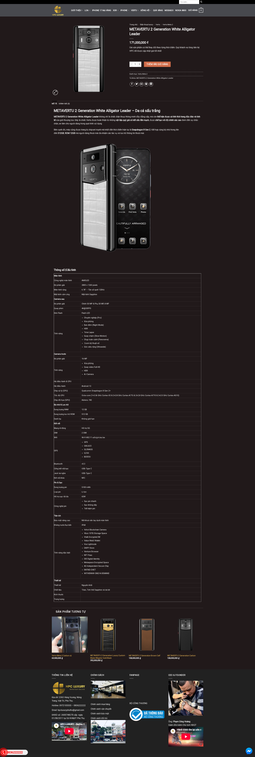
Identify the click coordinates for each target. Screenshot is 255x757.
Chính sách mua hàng (100, 704)
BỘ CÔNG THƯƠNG (138, 703)
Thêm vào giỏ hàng (157, 64)
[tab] (54, 103)
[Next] (203, 642)
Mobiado (169, 10)
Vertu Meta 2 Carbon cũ (62, 656)
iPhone (124, 10)
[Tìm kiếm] (201, 2)
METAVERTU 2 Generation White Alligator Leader (154, 78)
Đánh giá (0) (64, 104)
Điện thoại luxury (146, 24)
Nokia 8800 (180, 10)
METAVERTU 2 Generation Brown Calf (144, 656)
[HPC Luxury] (59, 10)
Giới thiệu (76, 10)
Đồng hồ (145, 10)
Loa (86, 10)
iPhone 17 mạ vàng (101, 10)
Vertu (134, 10)
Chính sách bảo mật (100, 713)
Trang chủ (133, 24)
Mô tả (54, 104)
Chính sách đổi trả (99, 718)
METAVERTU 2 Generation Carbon (181, 656)
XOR (115, 10)
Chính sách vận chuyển (101, 709)
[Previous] (52, 642)
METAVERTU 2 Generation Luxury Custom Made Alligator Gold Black (107, 656)
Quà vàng (158, 10)
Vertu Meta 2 (168, 24)
